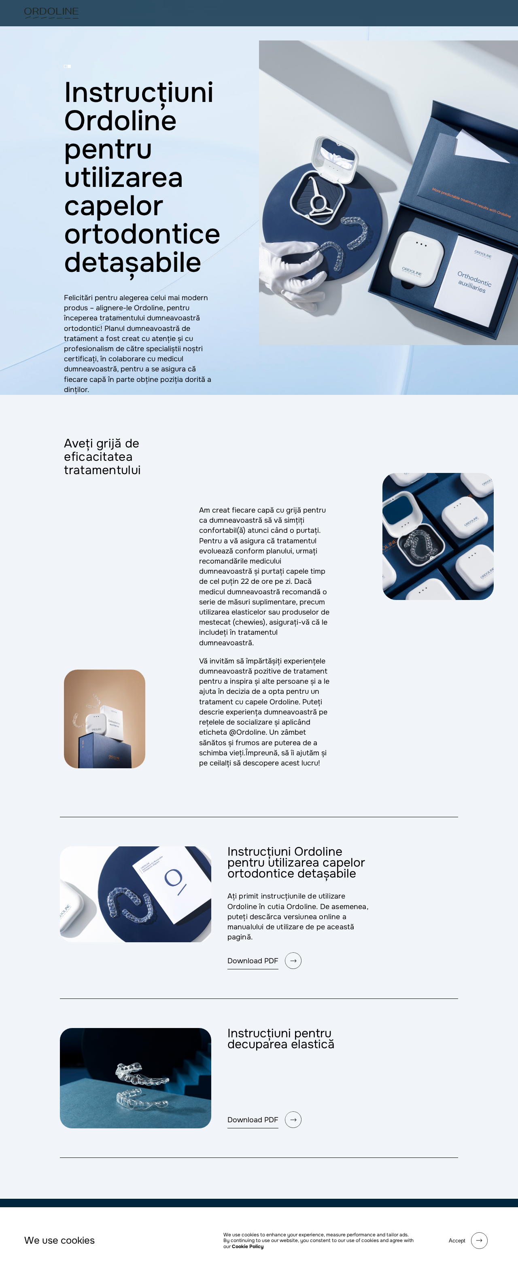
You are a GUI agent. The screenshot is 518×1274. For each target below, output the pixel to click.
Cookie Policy (247, 1246)
